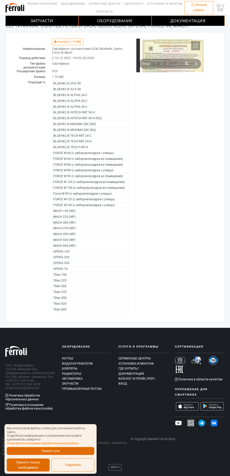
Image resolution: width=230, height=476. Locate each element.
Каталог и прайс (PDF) (136, 378)
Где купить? (134, 4)
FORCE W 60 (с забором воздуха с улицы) (83, 153)
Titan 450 (59, 298)
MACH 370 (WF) (64, 228)
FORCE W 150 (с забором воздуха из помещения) (89, 188)
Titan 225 (59, 280)
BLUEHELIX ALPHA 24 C (70, 95)
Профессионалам (42, 4)
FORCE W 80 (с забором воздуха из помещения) (88, 164)
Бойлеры (69, 368)
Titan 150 (59, 274)
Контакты (105, 11)
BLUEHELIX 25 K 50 (67, 83)
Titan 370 (59, 292)
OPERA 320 (61, 263)
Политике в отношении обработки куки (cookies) (42, 443)
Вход (122, 383)
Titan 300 (59, 286)
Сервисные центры (104, 4)
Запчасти (42, 20)
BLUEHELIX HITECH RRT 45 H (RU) (77, 118)
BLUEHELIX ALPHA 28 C (70, 101)
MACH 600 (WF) (64, 245)
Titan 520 (59, 303)
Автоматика (72, 378)
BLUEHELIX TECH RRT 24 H (72, 141)
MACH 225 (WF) (64, 216)
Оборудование (73, 4)
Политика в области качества (200, 379)
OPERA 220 (61, 257)
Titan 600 (59, 309)
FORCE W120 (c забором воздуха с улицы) (84, 199)
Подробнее (73, 465)
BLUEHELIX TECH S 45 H (70, 147)
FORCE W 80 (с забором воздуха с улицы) (83, 170)
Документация (188, 20)
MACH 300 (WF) (64, 222)
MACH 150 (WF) (64, 211)
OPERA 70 (60, 269)
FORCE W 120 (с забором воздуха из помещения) (89, 182)
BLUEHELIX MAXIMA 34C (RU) (74, 130)
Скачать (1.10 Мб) (69, 41)
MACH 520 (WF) (64, 240)
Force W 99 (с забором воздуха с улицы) (82, 193)
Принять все (50, 451)
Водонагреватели (77, 363)
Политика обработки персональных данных (22, 397)
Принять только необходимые (28, 465)
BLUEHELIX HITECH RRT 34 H (74, 112)
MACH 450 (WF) (64, 234)
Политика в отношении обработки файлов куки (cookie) (29, 406)
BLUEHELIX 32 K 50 (67, 89)
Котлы (67, 358)
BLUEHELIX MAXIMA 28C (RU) (74, 124)
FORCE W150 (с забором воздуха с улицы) (84, 205)
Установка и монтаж (165, 4)
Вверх (115, 467)
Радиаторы (71, 373)
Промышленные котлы (82, 388)
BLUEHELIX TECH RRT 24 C (72, 135)
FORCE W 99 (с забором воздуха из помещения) (88, 176)
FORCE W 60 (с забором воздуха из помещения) (88, 159)
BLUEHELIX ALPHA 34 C (70, 106)
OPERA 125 (61, 251)
